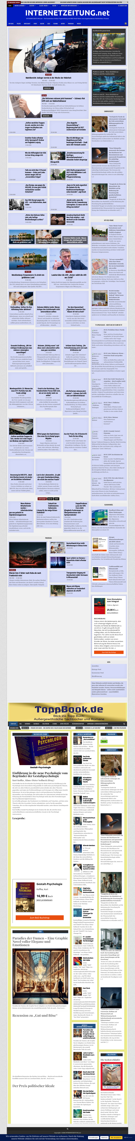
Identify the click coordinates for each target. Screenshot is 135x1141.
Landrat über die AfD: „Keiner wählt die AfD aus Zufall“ (68, 276)
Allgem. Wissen (43, 6)
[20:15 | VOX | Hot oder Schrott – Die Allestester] (97, 487)
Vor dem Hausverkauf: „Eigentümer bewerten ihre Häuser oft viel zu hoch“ (75, 309)
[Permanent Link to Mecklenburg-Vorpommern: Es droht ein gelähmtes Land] (28, 259)
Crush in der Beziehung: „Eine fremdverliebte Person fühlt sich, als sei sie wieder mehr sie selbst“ (48, 391)
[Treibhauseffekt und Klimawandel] (100, 581)
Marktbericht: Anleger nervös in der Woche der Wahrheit (48, 78)
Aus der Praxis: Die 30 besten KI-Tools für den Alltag (76, 435)
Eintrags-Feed (96, 669)
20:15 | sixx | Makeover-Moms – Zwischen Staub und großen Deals (114, 356)
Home (9, 6)
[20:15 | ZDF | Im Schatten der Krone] (97, 464)
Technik (55, 24)
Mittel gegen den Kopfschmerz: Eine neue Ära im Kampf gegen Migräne (48, 436)
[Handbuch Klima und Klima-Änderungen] (100, 525)
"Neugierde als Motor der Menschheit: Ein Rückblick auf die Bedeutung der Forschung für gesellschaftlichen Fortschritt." (117, 190)
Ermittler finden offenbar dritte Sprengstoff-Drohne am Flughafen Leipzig (34, 140)
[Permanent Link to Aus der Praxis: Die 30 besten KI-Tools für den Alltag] (76, 425)
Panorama (71, 24)
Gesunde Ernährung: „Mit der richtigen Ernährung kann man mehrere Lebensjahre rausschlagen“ (21, 348)
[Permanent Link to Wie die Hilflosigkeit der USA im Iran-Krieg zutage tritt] (16, 157)
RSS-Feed (44, 80)
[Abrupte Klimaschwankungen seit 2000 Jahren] (100, 552)
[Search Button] (125, 23)
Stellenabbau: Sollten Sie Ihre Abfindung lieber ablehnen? (48, 241)
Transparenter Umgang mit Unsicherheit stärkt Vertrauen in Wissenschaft (77, 575)
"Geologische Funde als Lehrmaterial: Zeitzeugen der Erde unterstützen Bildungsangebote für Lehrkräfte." (117, 121)
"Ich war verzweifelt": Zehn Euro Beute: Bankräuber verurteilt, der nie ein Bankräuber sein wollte (116, 264)
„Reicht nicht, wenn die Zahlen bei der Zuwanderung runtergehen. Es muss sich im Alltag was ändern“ (77, 203)
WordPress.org (97, 676)
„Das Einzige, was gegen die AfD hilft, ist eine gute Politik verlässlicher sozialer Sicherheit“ (35, 188)
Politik (19, 24)
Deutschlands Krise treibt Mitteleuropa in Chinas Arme (76, 544)
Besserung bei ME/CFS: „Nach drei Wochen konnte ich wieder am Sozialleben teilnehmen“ (21, 477)
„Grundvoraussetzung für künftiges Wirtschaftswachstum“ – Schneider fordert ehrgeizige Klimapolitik (69, 157)
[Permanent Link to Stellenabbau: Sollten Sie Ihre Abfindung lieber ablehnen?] (21, 298)
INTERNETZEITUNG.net (67, 12)
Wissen (79, 24)
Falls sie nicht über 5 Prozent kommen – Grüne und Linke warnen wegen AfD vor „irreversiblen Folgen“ (35, 173)
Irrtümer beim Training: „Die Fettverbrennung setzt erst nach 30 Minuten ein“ (75, 347)
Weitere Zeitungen (19, 6)
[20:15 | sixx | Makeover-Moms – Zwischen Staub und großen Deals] (97, 363)
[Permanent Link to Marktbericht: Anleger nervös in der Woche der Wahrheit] (48, 51)
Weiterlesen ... (49, 88)
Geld (48, 24)
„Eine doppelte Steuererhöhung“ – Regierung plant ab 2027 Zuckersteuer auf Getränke (76, 126)
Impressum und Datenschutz (69, 6)
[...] (104, 60)
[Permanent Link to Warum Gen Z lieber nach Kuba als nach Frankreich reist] (27, 555)
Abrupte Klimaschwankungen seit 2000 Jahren (116, 539)
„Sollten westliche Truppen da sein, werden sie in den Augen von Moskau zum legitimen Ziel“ (35, 126)
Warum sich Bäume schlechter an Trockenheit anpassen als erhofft (75, 588)
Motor (63, 24)
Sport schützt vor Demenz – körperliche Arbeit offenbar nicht (76, 560)
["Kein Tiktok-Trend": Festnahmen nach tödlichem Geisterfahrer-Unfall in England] (100, 240)
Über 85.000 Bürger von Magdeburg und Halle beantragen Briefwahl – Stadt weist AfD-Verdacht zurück (76, 141)
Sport (35, 24)
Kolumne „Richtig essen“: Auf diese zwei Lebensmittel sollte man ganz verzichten (48, 347)
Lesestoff (31, 6)
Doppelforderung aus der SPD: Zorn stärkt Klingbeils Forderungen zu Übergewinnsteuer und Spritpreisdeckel (75, 509)
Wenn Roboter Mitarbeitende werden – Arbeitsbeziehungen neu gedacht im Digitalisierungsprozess (21, 509)
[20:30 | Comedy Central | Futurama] (97, 440)
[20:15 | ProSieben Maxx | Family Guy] (97, 339)
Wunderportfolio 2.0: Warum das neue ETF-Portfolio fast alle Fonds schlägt (21, 390)
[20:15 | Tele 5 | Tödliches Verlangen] (97, 412)
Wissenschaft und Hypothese (102, 30)
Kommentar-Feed (98, 673)
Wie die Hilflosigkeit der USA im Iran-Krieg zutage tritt (35, 154)
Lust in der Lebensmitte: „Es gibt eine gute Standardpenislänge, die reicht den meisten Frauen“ (48, 477)
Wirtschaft (27, 24)
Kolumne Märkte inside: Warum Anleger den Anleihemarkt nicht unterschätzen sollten (74, 240)
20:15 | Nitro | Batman (111, 417)
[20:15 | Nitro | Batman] (97, 427)
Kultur (54, 6)
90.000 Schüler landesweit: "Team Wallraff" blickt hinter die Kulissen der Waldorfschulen (116, 295)
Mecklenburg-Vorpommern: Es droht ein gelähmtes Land (22, 241)
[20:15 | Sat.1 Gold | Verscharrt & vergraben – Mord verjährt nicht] (97, 388)
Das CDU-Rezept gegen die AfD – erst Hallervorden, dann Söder (35, 202)
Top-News (11, 24)
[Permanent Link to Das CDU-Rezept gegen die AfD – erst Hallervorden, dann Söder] (16, 204)
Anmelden (95, 666)
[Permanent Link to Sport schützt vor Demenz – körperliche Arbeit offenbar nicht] (58, 562)
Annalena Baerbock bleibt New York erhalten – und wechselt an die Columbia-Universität (75, 218)
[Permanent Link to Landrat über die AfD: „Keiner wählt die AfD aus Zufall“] (69, 259)
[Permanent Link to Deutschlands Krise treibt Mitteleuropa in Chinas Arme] (58, 547)
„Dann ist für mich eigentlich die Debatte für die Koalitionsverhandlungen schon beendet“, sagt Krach (76, 188)
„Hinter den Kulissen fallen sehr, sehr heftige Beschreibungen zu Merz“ (35, 217)
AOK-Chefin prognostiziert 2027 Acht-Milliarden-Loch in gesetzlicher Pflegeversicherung (76, 173)
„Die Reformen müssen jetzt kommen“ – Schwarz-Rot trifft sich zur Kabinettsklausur (63, 99)
